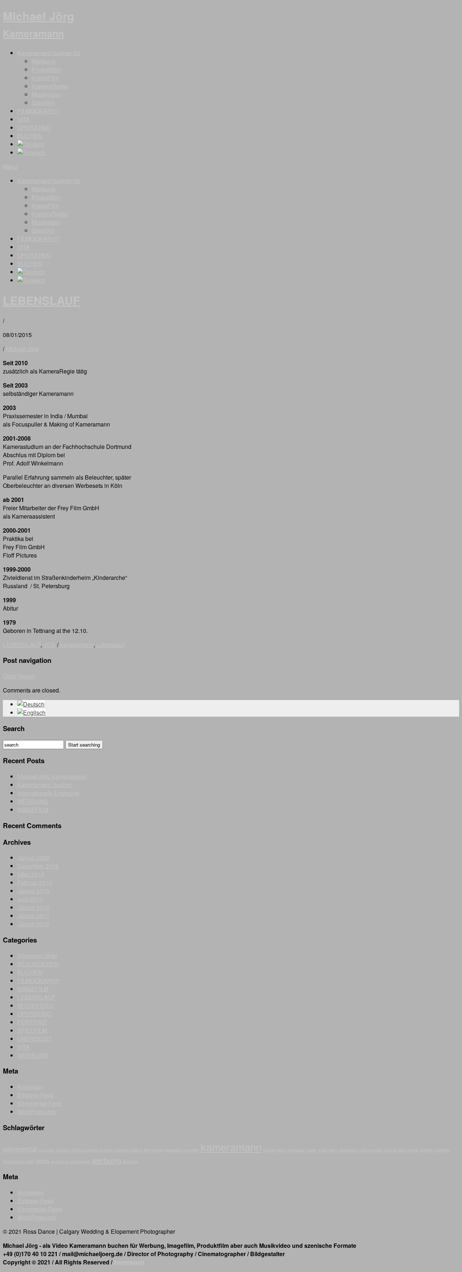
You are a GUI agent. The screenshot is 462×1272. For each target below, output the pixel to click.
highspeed (173, 1150)
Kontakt (269, 1150)
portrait (391, 1150)
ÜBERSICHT (34, 1039)
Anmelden (30, 1087)
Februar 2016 (34, 882)
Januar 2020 (33, 857)
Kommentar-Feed (39, 1103)
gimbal (156, 1150)
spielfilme (442, 1150)
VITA (23, 119)
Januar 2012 (33, 907)
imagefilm (191, 1150)
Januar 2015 (33, 891)
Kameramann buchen (45, 785)
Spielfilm (43, 103)
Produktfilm (46, 69)
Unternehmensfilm (18, 1161)
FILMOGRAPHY (38, 111)
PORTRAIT (32, 1022)
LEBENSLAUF (41, 300)
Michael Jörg (38, 24)
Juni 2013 (30, 899)
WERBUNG (32, 801)
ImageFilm (45, 78)
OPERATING (34, 127)
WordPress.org (36, 1111)
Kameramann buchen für (48, 53)
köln (281, 1150)
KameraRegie (49, 86)
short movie (408, 1150)
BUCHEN (30, 136)
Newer (26, 676)
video (42, 1160)
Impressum (129, 1262)
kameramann (76, 645)
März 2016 (30, 874)
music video (327, 1150)
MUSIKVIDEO (35, 1005)
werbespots (80, 1161)
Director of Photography (76, 1150)
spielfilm (426, 1150)
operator (376, 1150)
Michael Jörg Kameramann (51, 776)
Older (10, 676)
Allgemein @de (37, 956)
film (147, 1150)
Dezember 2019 (37, 866)
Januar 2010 (33, 924)
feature (136, 1150)
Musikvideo (46, 94)
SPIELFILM (32, 1030)
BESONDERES (37, 964)
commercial (20, 1148)
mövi (363, 1150)
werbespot (60, 1161)
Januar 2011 (33, 916)
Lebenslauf (110, 645)
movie (311, 1150)
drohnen (106, 1150)
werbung (106, 1159)
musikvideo (348, 1150)
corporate (46, 1150)
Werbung (43, 61)
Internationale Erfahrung (48, 793)
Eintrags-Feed (35, 1095)
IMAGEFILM (32, 809)
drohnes (122, 1150)
